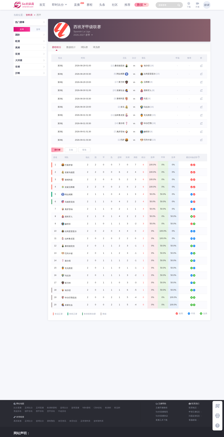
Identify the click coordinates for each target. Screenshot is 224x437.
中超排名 (62, 411)
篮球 (38, 29)
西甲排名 (40, 411)
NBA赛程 (86, 408)
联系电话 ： (194, 408)
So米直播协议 (162, 416)
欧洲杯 (108, 408)
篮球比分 (64, 408)
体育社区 (73, 421)
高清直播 (17, 421)
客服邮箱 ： (194, 420)
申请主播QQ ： (195, 412)
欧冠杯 (117, 408)
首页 (42, 4)
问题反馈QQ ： (195, 416)
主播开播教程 (161, 408)
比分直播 (17, 408)
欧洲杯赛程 (52, 408)
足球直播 (40, 408)
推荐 (127, 4)
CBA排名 (98, 408)
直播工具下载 (161, 420)
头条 (102, 4)
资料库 (29, 15)
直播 (77, 4)
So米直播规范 (162, 412)
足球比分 (29, 408)
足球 (22, 29)
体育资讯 (62, 421)
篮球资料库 (98, 421)
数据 (140, 4)
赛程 (89, 4)
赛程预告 (51, 421)
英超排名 (17, 411)
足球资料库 (85, 421)
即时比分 (58, 4)
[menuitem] (30, 22)
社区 (115, 4)
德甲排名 (29, 411)
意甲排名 (51, 411)
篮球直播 (75, 408)
